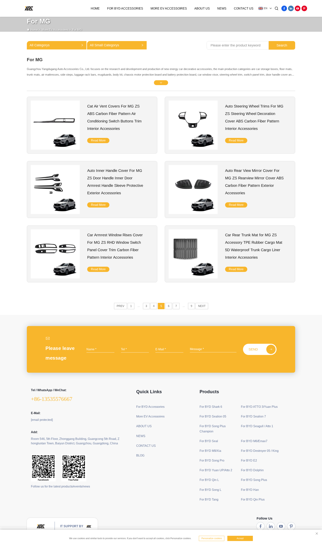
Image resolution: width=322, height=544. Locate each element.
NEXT (202, 306)
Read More (98, 140)
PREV (120, 306)
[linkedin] (291, 8)
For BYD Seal (209, 441)
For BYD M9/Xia (210, 450)
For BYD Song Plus (254, 479)
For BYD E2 (249, 460)
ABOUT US (202, 8)
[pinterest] (304, 8)
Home (95, 8)
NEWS (221, 8)
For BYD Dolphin (252, 470)
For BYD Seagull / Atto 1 (257, 426)
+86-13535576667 (51, 399)
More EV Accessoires (169, 8)
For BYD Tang (209, 499)
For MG (77, 29)
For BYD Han (250, 489)
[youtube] (297, 8)
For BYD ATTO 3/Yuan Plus (259, 406)
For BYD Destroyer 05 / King (260, 450)
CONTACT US (243, 8)
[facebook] (284, 8)
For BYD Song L (210, 489)
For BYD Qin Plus (253, 499)
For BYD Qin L (209, 479)
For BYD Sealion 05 (213, 416)
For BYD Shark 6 (211, 406)
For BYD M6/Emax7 (254, 441)
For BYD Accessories (125, 8)
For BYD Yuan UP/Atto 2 (216, 470)
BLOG (140, 455)
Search (282, 45)
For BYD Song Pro (212, 460)
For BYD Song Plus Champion (213, 429)
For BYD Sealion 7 (253, 416)
